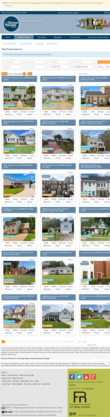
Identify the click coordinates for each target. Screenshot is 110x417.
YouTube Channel (86, 377)
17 (57, 342)
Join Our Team (6, 384)
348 (80, 342)
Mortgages (58, 37)
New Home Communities (26, 375)
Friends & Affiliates (16, 384)
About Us (4, 372)
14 (45, 342)
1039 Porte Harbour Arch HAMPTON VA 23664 (19, 79)
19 (64, 342)
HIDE (30, 114)
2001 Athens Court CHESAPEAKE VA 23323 (17, 166)
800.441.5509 (89, 388)
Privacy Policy (46, 384)
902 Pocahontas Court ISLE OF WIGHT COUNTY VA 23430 (18, 297)
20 (68, 342)
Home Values (75, 37)
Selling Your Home (17, 378)
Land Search (39, 44)
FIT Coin (15, 411)
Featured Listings (26, 44)
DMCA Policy (36, 384)
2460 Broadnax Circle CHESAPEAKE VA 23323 (18, 122)
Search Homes (24, 37)
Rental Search (52, 44)
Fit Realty (16, 408)
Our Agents (41, 37)
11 (34, 342)
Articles (37, 381)
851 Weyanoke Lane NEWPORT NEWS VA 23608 (18, 210)
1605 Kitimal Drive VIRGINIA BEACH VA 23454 (57, 79)
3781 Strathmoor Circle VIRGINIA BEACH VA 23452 (55, 122)
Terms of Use (27, 384)
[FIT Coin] (7, 412)
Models (4, 375)
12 (38, 342)
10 (30, 342)
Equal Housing (72, 414)
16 (53, 342)
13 (42, 342)
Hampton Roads (6, 381)
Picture (31, 85)
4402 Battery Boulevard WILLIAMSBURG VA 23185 (91, 166)
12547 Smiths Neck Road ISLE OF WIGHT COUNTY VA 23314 (94, 122)
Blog (32, 381)
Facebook (72, 377)
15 (49, 342)
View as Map (83, 74)
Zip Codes (16, 381)
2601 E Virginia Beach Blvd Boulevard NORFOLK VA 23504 (18, 254)
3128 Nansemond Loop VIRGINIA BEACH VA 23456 (55, 297)
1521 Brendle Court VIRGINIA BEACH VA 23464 (57, 166)
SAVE (20, 114)
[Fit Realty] (7, 408)
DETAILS (9, 114)
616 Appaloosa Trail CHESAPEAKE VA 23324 (57, 254)
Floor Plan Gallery (12, 375)
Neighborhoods (24, 381)
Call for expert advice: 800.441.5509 (14, 13)
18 (60, 342)
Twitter (79, 377)
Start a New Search (9, 44)
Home (8, 37)
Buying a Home (6, 378)
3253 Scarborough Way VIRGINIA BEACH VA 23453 (94, 79)
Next (84, 342)
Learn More (8, 5)
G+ (93, 377)
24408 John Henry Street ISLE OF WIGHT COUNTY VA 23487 (55, 210)
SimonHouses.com (11, 24)
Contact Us (72, 385)
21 (72, 342)
